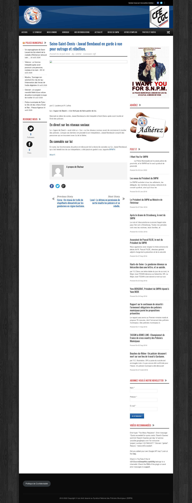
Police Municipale (34, 42)
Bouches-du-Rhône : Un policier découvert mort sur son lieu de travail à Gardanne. (148, 355)
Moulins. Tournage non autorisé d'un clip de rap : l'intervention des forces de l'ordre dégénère (35, 81)
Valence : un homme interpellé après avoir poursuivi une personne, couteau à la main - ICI (34, 66)
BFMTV (112, 149)
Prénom (133, 396)
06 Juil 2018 (64, 54)
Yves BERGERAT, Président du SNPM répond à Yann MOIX (149, 290)
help (134, 453)
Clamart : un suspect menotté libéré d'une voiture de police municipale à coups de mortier (36, 93)
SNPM (78, 54)
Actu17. (53, 154)
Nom (132, 387)
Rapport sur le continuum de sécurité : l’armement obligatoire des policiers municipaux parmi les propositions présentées (147, 308)
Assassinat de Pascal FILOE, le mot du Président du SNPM (146, 241)
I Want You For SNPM (139, 156)
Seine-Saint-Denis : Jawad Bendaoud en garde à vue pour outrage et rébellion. (86, 46)
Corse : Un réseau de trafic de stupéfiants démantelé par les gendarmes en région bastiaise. (71, 203)
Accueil (25, 32)
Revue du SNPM (113, 32)
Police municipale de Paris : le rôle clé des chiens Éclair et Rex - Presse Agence (35, 105)
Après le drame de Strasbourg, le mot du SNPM (147, 216)
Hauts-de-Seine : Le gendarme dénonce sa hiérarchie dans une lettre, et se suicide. (148, 265)
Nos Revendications (81, 32)
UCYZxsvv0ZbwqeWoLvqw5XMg (142, 461)
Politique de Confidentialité (37, 483)
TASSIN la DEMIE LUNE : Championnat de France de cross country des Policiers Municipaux (147, 338)
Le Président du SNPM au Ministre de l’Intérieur (146, 201)
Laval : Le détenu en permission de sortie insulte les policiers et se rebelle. (105, 203)
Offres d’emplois (130, 32)
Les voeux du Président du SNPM (144, 178)
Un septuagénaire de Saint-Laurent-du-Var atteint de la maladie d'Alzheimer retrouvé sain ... (36, 53)
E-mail (133, 405)
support (147, 467)
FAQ (148, 464)
